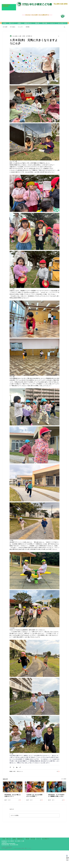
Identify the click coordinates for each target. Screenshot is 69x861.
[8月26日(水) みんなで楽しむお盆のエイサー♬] (12, 786)
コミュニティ (20, 26)
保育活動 (27, 26)
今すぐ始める (12, 26)
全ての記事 (5, 26)
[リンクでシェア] (20, 767)
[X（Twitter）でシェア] (13, 767)
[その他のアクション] (58, 36)
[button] (12, 23)
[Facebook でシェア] (10, 767)
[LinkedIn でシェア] (16, 767)
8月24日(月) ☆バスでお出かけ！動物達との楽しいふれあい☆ (56, 795)
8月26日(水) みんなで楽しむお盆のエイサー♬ (13, 795)
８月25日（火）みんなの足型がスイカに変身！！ (34, 795)
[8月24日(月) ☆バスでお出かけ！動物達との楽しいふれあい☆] (56, 786)
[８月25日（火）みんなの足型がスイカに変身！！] (34, 786)
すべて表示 (63, 778)
